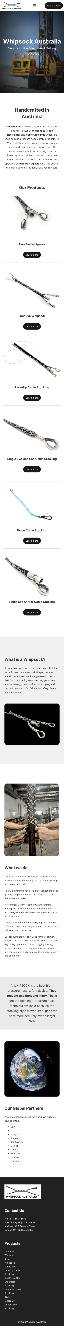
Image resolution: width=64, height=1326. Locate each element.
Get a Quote (54, 5)
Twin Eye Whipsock (9, 1253)
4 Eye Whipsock (9, 1261)
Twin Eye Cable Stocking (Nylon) (12, 1293)
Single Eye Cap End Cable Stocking (12, 1282)
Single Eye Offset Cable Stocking (11, 1304)
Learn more (32, 254)
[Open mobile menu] (34, 5)
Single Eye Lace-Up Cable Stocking (12, 1270)
